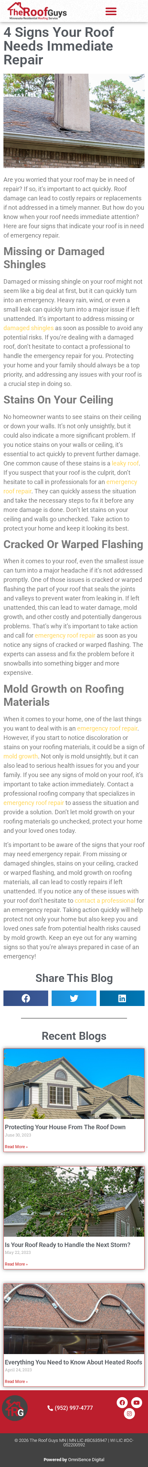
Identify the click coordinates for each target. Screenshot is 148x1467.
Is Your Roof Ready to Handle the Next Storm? (67, 1244)
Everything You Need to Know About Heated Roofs (73, 1362)
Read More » (16, 1146)
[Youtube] (136, 1402)
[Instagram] (129, 1413)
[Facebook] (122, 1402)
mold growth (20, 756)
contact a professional (105, 900)
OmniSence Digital (74, 1459)
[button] (111, 11)
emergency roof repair (65, 635)
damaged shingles (28, 328)
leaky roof (125, 463)
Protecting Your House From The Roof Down (65, 1127)
